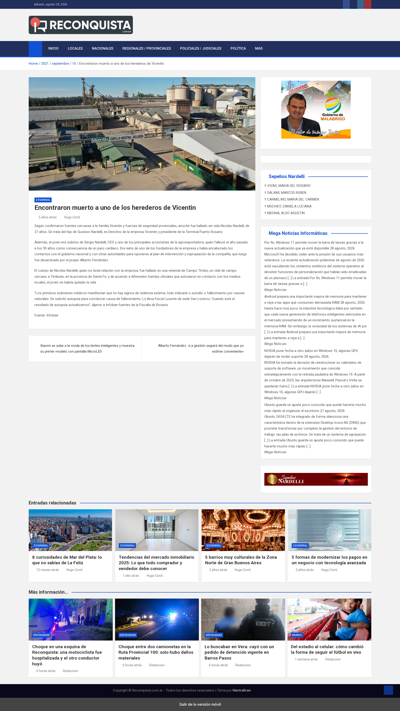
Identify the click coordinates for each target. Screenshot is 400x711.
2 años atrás (218, 570)
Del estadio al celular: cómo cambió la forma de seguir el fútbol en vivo (327, 649)
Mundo (297, 635)
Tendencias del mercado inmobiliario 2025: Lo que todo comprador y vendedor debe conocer (156, 563)
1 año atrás (131, 575)
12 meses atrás (47, 570)
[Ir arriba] (388, 690)
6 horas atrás (46, 671)
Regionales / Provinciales (146, 48)
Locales (75, 48)
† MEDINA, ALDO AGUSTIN (284, 213)
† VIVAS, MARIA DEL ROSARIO (287, 186)
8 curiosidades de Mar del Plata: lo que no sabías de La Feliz (67, 560)
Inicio (53, 48)
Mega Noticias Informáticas (298, 233)
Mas (258, 48)
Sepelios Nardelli (287, 176)
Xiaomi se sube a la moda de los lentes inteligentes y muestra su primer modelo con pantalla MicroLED (87, 349)
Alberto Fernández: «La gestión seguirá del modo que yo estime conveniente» (201, 349)
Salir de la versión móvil (200, 704)
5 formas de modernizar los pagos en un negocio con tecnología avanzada (329, 560)
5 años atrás (48, 217)
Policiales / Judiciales (200, 48)
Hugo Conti (72, 217)
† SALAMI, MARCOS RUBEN (285, 193)
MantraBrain (242, 690)
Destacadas (41, 635)
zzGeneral (43, 199)
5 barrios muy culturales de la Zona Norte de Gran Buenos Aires (241, 560)
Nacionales (102, 48)
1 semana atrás (306, 659)
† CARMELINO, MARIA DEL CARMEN (291, 199)
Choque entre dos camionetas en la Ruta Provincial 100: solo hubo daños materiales (156, 652)
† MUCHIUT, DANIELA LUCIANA (288, 206)
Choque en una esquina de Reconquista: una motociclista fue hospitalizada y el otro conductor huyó (67, 655)
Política (238, 48)
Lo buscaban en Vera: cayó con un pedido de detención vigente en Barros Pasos (239, 652)
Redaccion (70, 671)
